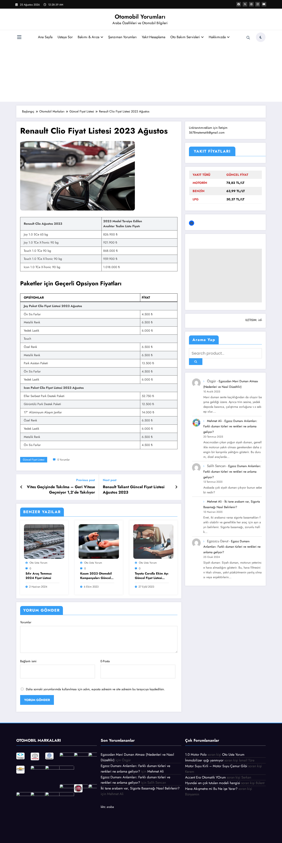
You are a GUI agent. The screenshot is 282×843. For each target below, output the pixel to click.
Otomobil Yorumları (140, 16)
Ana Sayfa (45, 37)
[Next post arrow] (176, 487)
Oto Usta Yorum (38, 563)
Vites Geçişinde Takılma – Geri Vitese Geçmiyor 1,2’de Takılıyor (61, 489)
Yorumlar (25, 622)
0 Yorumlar (63, 460)
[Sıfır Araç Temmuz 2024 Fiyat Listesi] (44, 541)
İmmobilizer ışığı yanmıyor (204, 760)
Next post (109, 480)
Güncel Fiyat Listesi (34, 460)
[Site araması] (248, 38)
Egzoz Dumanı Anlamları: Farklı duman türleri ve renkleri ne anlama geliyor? (230, 426)
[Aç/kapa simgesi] (19, 37)
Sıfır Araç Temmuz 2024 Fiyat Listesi (39, 575)
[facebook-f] (238, 4)
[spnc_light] (261, 37)
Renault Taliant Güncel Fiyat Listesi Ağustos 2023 (134, 489)
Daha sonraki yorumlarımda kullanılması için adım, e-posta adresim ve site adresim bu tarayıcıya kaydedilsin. (95, 689)
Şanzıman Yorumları (122, 37)
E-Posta (105, 661)
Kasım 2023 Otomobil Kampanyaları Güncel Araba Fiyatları (96, 575)
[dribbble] (251, 4)
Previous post (85, 480)
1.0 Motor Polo (196, 754)
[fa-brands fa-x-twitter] (245, 4)
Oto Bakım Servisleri (185, 37)
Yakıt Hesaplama (153, 37)
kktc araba (107, 807)
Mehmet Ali (214, 421)
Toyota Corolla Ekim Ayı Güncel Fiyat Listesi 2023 (151, 575)
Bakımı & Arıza (88, 37)
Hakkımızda (217, 37)
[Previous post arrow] (21, 487)
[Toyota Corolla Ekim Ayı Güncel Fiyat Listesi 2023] (153, 541)
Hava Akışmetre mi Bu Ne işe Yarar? (211, 788)
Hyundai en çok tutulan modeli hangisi (212, 782)
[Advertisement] (141, 72)
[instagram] (257, 4)
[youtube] (264, 4)
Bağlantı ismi (28, 661)
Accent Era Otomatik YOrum (205, 777)
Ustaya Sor (65, 37)
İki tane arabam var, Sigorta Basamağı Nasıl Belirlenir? (140, 788)
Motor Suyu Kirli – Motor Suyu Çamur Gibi (216, 766)
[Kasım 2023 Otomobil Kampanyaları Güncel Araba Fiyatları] (99, 541)
